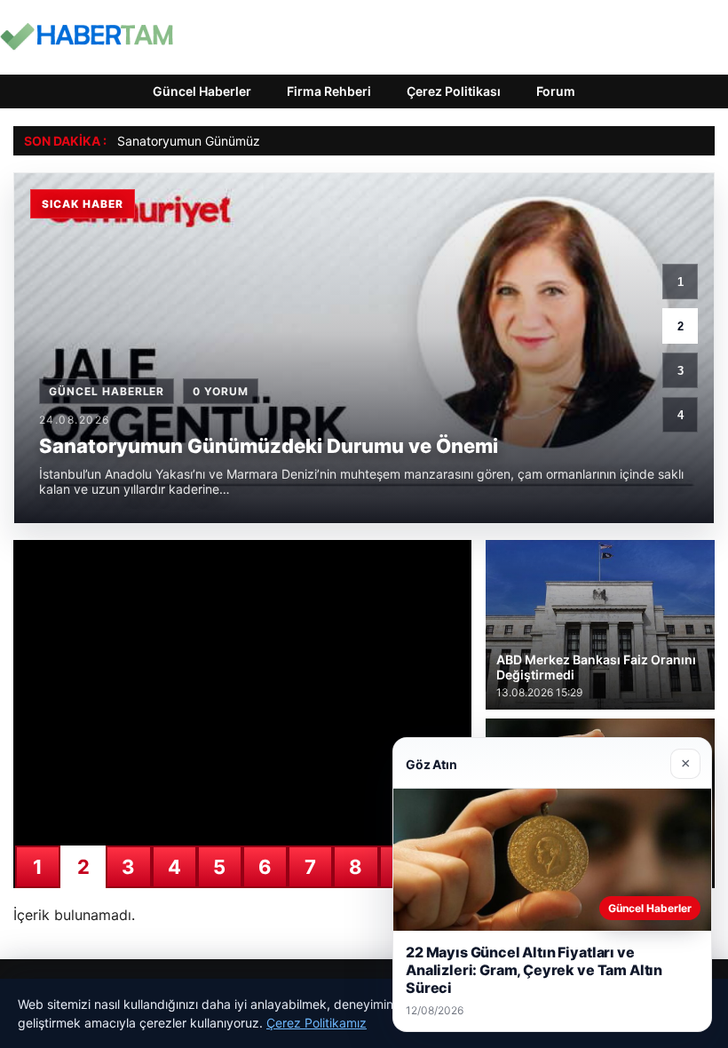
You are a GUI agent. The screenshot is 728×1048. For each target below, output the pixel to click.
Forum (555, 91)
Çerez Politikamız (316, 1022)
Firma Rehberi (329, 91)
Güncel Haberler (202, 91)
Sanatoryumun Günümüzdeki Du (211, 140)
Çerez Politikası (454, 91)
